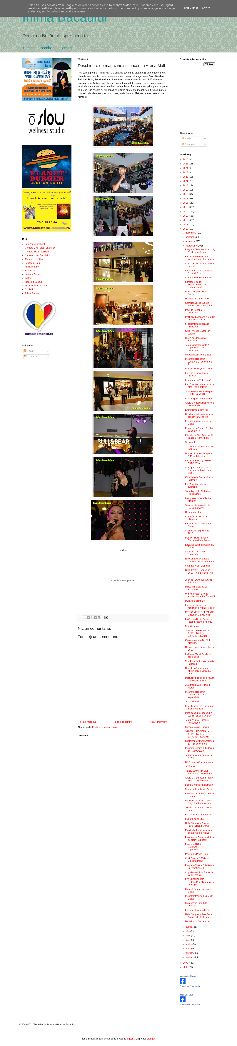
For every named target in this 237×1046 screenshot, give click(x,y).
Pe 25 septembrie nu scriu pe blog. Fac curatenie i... (200, 385)
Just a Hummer (192, 701)
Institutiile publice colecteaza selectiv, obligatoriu (199, 679)
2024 (186, 168)
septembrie (191, 245)
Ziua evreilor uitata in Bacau (199, 789)
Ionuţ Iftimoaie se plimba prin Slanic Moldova (199, 707)
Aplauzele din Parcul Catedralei (195, 553)
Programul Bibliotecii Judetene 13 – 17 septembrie (195, 695)
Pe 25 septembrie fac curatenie (195, 485)
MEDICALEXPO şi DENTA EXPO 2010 (198, 461)
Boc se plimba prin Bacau (198, 814)
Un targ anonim (193, 512)
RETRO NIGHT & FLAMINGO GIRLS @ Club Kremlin (199, 613)
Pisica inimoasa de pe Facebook (196, 588)
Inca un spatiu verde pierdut (199, 398)
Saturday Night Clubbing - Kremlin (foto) (198, 492)
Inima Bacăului (64, 17)
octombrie (191, 241)
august (189, 927)
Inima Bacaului (186, 995)
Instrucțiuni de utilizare (36, 285)
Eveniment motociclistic (197, 910)
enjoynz (131, 1038)
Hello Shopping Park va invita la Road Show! (197, 824)
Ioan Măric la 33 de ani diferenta (196, 517)
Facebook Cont (32, 263)
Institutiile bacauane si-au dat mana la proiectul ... (200, 318)
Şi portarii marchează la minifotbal (197, 325)
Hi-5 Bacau (30, 270)
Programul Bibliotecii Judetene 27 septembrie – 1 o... (199, 362)
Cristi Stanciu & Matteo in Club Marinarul (197, 859)
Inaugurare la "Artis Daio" (198, 380)
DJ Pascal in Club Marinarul (199, 762)
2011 (186, 224)
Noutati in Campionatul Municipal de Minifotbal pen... (198, 671)
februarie (190, 953)
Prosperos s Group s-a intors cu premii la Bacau (199, 838)
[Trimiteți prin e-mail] (85, 617)
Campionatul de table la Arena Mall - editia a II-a (198, 304)
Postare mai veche (158, 722)
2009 (186, 963)
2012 (186, 220)
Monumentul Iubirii (188, 976)
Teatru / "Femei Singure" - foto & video (198, 721)
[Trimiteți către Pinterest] (99, 617)
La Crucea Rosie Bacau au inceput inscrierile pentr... (199, 620)
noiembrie (191, 237)
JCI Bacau (190, 766)
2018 (186, 194)
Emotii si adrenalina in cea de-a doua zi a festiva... (198, 831)
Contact (66, 48)
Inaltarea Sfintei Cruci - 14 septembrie (198, 655)
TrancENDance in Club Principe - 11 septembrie (198, 772)
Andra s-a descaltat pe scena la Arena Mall (199, 404)
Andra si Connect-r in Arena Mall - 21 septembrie (199, 779)
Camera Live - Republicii (37, 255)
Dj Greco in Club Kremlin (197, 298)
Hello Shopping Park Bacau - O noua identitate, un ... (199, 915)
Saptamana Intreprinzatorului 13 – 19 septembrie (199, 742)
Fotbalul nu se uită (194, 819)
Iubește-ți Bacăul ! (34, 282)
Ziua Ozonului (192, 626)
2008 (186, 967)
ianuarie (190, 957)
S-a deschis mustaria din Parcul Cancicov (197, 506)
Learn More (191, 8)
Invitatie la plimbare (195, 601)
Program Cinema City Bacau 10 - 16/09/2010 (199, 749)
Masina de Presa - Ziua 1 (197, 854)
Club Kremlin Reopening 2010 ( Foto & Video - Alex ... (199, 573)
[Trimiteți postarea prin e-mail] (105, 617)
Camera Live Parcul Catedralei (40, 248)
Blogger (151, 1038)
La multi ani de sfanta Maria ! (199, 785)
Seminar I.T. (191, 442)
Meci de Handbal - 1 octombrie (195, 311)
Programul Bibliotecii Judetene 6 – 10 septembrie (195, 847)
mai (188, 940)
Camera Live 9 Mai (34, 259)
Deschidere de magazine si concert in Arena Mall (199, 415)
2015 (186, 207)
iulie (188, 931)
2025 (186, 163)
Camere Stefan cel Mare (37, 251)
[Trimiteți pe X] (92, 617)
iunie (188, 935)
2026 (186, 159)
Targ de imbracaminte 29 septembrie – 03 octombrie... (197, 348)
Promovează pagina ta (190, 986)
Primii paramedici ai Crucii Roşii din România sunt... (199, 802)
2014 (186, 211)
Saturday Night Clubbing (197, 565)
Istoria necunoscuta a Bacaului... (196, 339)
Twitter (28, 278)
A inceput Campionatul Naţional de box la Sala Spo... (198, 470)
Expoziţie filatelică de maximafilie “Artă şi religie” (200, 606)
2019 (186, 190)
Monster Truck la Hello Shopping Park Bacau (197, 539)
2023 (186, 172)
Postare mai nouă (87, 722)
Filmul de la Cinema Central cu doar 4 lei (199, 429)
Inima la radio (32, 266)
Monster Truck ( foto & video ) (199, 368)
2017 (186, 198)
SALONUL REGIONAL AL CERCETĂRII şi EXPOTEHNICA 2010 (198, 734)
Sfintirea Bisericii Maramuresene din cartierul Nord (196, 285)
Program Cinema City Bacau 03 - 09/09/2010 (199, 866)
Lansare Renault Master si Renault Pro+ (198, 272)
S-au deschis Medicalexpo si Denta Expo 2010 (199, 392)
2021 (186, 181)
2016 (186, 203)
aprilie (189, 944)
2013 (186, 216)
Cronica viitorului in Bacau (198, 277)
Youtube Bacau (32, 274)
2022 (186, 177)
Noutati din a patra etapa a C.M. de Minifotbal (198, 454)
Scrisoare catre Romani (197, 727)
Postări (30, 351)
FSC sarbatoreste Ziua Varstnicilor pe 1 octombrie (200, 257)
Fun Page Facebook (35, 244)
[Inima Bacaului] (183, 1001)
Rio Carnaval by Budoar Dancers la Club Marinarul (199, 560)
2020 (186, 185)
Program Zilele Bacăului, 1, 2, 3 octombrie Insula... (200, 250)
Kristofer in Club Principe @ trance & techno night (199, 436)
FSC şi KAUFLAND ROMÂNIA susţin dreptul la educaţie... (200, 882)
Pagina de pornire (37, 48)
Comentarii (32, 356)
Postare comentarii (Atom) (105, 727)
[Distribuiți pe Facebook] (95, 617)
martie (189, 948)
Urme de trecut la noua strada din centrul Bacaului (200, 595)
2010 (186, 229)
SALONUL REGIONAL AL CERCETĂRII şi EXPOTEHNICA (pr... (198, 633)
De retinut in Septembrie (197, 921)
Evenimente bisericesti (196, 410)
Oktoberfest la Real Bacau (198, 354)
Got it (206, 8)
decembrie (191, 232)
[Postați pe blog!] (88, 617)
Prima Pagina (32, 293)
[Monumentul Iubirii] (183, 983)
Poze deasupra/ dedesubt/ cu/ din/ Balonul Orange (198, 714)
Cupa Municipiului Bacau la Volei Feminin (199, 873)
